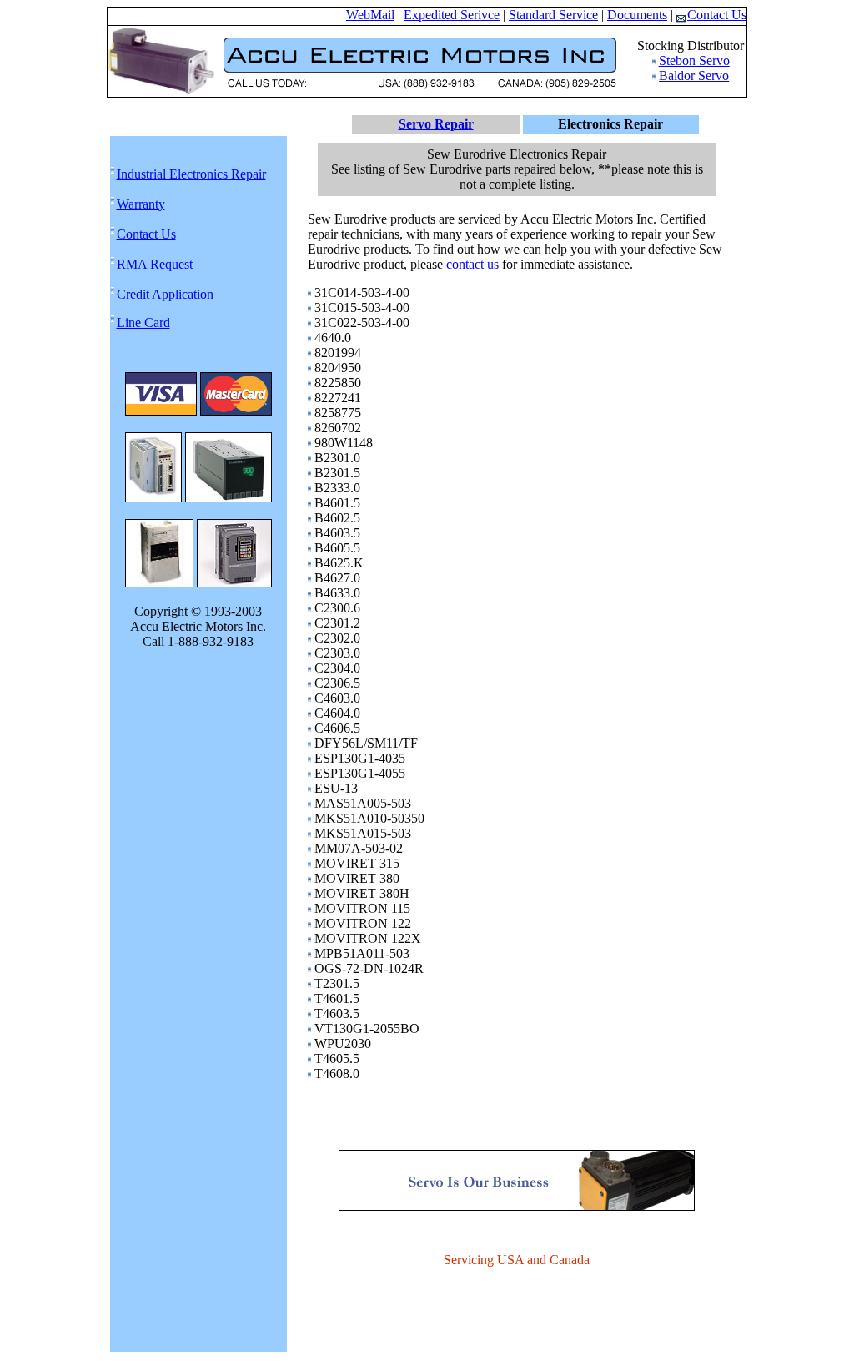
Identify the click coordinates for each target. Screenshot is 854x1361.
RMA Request (155, 264)
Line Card (143, 322)
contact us (472, 264)
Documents (637, 15)
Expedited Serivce (452, 15)
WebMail (370, 15)
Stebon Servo (694, 60)
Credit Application (165, 294)
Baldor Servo (694, 75)
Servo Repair (436, 124)
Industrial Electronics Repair (191, 174)
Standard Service (553, 15)
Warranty (141, 204)
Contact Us (716, 15)
